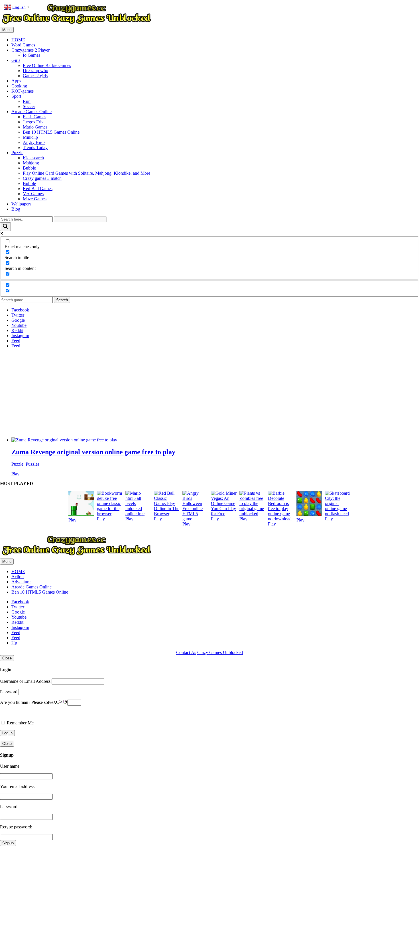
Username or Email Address (25, 681)
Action (17, 576)
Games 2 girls (35, 75)
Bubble (29, 168)
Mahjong (31, 162)
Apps (16, 80)
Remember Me (20, 722)
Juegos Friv (33, 121)
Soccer (29, 106)
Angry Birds (34, 142)
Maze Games (34, 198)
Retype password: (16, 826)
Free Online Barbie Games (47, 65)
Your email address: (17, 786)
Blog (15, 209)
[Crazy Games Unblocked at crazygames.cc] (76, 24)
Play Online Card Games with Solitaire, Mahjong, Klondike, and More (86, 173)
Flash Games (34, 116)
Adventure (20, 581)
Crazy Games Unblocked (220, 652)
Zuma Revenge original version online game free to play (93, 452)
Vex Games (33, 193)
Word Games (23, 44)
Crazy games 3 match (42, 178)
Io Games (31, 55)
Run (26, 101)
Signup (8, 843)
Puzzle (17, 152)
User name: (10, 766)
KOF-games (22, 91)
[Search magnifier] (5, 226)
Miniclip (30, 137)
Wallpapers (21, 203)
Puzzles (32, 464)
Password (8, 691)
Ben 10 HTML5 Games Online (51, 132)
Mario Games (35, 127)
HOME (18, 39)
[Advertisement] (171, 393)
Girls (15, 60)
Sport (16, 96)
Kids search (33, 157)
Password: (9, 806)
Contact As (186, 652)
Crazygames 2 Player (30, 50)
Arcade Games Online (31, 111)
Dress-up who (35, 70)
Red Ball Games (37, 188)
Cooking (19, 85)
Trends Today (35, 147)
